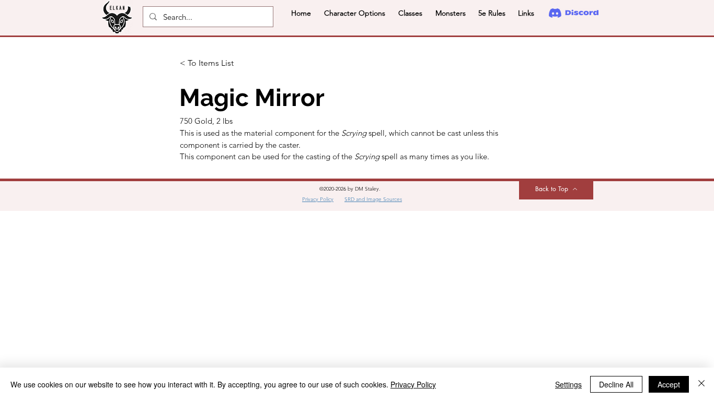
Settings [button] (568, 384)
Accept (669, 384)
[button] (354, 13)
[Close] (701, 384)
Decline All (616, 384)
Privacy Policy (413, 384)
